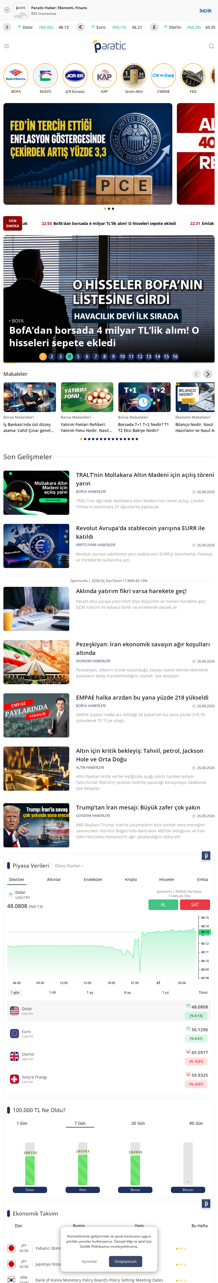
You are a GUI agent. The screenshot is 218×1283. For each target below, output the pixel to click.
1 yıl (165, 992)
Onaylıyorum (126, 1261)
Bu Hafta (200, 1225)
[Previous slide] (196, 374)
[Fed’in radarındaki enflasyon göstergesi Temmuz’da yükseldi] (87, 154)
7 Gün (80, 1123)
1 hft (52, 992)
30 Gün (138, 1123)
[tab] (105, 209)
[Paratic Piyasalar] (206, 855)
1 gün (15, 992)
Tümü (203, 992)
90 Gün (196, 1123)
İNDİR (205, 11)
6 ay (127, 992)
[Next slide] (207, 374)
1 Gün (22, 1123)
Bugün (79, 1225)
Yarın (139, 1225)
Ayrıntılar (89, 1261)
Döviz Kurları (68, 865)
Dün (18, 1225)
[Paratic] (109, 46)
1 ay (90, 992)
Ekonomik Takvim (35, 1213)
